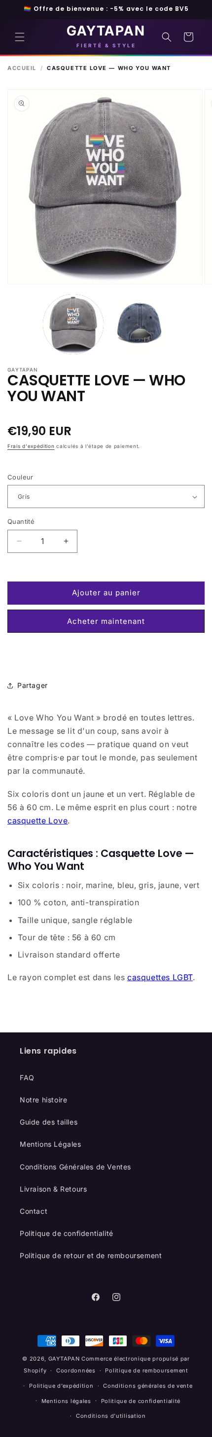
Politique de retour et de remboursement (91, 1255)
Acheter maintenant (106, 621)
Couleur (20, 477)
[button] (20, 37)
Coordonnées (76, 1370)
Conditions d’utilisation (111, 1415)
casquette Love (37, 820)
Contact (33, 1211)
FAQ (27, 1077)
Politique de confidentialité (66, 1233)
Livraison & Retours (53, 1189)
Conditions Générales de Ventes (75, 1167)
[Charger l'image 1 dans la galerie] (73, 324)
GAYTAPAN (64, 1358)
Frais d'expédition (31, 446)
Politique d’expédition (61, 1385)
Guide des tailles (48, 1122)
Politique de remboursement (146, 1370)
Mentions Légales (50, 1144)
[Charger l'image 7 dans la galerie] (138, 324)
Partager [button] (32, 685)
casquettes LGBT (160, 977)
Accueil (21, 68)
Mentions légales (66, 1401)
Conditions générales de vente (147, 1385)
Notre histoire (43, 1099)
